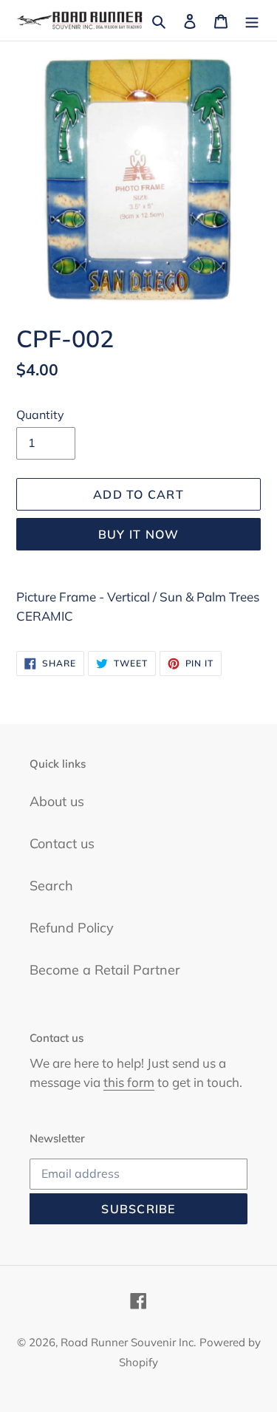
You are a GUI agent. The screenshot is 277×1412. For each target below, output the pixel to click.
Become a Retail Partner (105, 969)
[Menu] (251, 20)
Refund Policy (72, 927)
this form (128, 1082)
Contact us (62, 843)
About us (57, 801)
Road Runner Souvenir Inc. (128, 1342)
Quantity (40, 414)
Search (51, 885)
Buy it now (138, 534)
